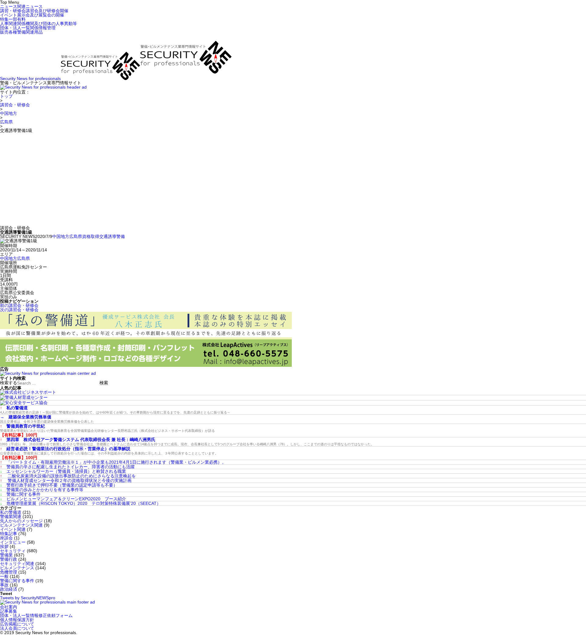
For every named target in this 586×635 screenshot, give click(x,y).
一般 (4, 576)
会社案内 (8, 606)
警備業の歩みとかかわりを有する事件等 (41, 489)
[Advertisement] (293, 178)
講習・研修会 (34, 10)
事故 (4, 584)
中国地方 (8, 113)
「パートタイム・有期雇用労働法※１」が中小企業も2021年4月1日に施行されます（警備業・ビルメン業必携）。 (113, 462)
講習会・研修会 (15, 104)
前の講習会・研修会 (19, 305)
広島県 (6, 121)
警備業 (6, 555)
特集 (13, 19)
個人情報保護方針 (17, 619)
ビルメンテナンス (17, 567)
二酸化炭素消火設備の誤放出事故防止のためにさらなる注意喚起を (68, 475)
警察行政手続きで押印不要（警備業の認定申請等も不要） (59, 485)
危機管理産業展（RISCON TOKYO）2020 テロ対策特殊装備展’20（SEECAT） (80, 503)
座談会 (6, 537)
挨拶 (4, 546)
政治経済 (8, 589)
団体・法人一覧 (28, 27)
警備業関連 (10, 516)
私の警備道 (10, 512)
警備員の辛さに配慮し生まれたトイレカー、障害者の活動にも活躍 (67, 466)
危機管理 (8, 572)
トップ (6, 96)
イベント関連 (13, 529)
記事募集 (8, 611)
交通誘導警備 (112, 236)
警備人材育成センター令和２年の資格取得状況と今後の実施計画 (66, 480)
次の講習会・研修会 (19, 309)
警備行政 (8, 559)
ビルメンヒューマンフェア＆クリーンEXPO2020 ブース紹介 (63, 498)
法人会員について (17, 628)
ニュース (21, 6)
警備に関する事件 (20, 494)
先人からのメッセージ (21, 520)
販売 (21, 32)
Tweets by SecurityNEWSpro (27, 597)
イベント (32, 15)
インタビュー (13, 542)
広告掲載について (17, 624)
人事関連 (38, 23)
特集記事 (8, 533)
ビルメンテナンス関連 (21, 525)
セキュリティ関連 (17, 563)
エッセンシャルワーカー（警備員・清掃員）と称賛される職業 (63, 471)
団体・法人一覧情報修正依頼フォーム (36, 615)
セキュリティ (13, 550)
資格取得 (90, 236)
